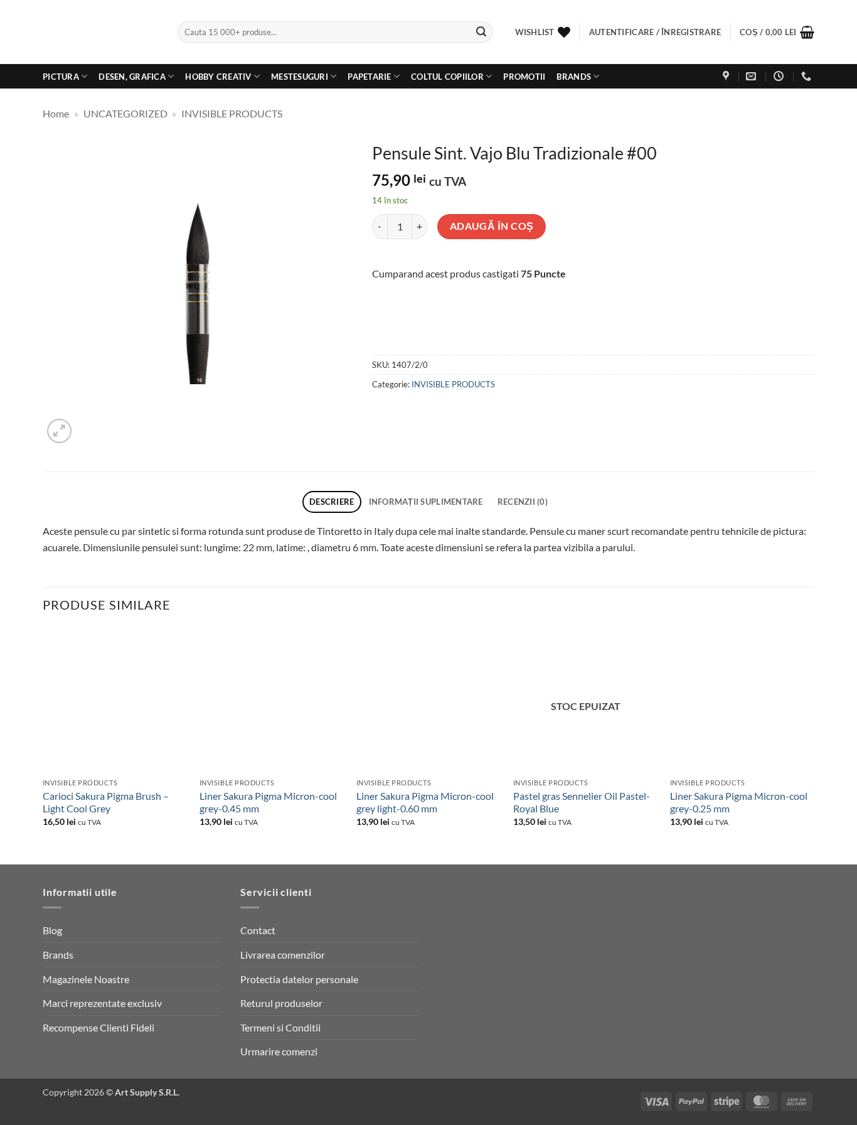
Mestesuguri (299, 77)
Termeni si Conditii (280, 1027)
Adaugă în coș (492, 226)
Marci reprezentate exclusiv (102, 1003)
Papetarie (369, 77)
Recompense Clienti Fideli (98, 1027)
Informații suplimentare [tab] (426, 502)
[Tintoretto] (449, 330)
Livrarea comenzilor (282, 955)
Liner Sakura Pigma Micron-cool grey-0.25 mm (738, 802)
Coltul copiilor (447, 77)
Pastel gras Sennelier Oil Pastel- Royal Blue (581, 802)
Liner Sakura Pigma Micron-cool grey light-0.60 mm (425, 802)
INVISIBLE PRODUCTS (231, 113)
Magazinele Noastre (86, 979)
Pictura (61, 77)
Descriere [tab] (331, 502)
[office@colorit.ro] (752, 76)
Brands (573, 77)
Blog (52, 930)
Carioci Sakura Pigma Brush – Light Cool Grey (106, 802)
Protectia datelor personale (299, 979)
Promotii (524, 77)
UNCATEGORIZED (125, 113)
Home (56, 113)
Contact (257, 930)
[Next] (813, 745)
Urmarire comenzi (278, 1051)
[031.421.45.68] (807, 76)
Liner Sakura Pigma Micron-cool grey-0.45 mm (268, 802)
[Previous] (43, 745)
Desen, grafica (132, 77)
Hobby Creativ (218, 77)
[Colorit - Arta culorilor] (101, 32)
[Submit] (481, 32)
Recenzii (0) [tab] (523, 502)
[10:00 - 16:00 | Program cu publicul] (780, 76)
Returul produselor (281, 1003)
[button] (777, 32)
